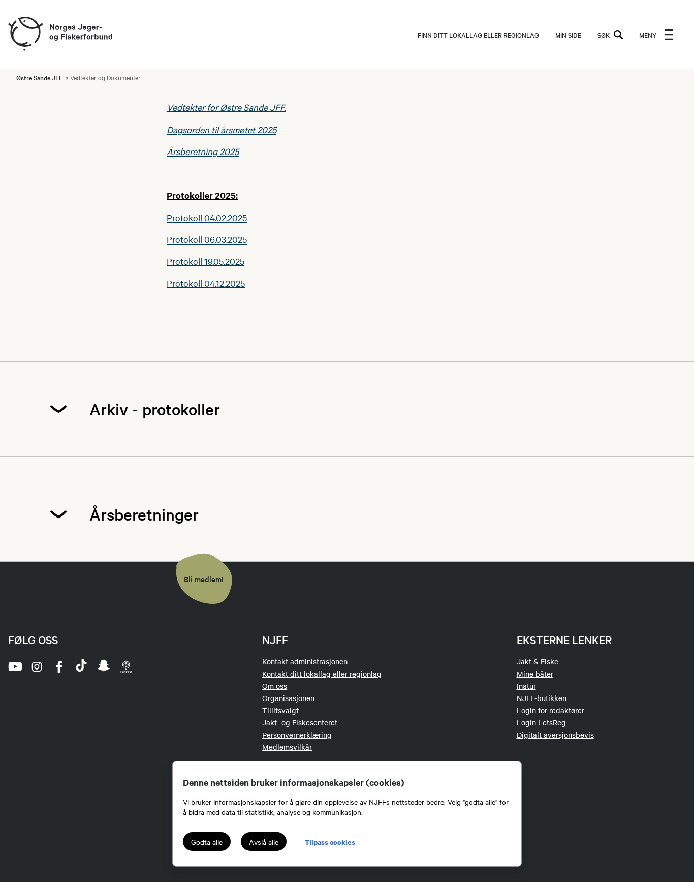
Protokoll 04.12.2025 (206, 283)
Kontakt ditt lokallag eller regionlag (322, 673)
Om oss (274, 686)
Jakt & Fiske (537, 661)
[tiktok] (81, 666)
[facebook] (59, 666)
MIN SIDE (568, 34)
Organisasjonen (288, 698)
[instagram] (36, 666)
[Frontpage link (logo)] (25, 34)
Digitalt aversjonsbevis (555, 734)
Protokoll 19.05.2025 (205, 261)
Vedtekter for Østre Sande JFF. (226, 107)
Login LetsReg (541, 722)
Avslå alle (263, 842)
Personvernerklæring (297, 734)
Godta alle (207, 842)
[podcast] (126, 666)
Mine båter (535, 673)
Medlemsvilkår (287, 747)
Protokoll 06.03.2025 (207, 239)
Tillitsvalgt (280, 710)
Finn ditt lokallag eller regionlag (478, 34)
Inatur (526, 686)
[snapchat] (104, 666)
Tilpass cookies (330, 841)
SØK (603, 34)
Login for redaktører (550, 710)
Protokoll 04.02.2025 (207, 217)
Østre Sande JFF (39, 77)
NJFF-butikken (541, 698)
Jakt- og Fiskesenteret (299, 722)
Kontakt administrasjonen (305, 661)
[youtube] (14, 666)
